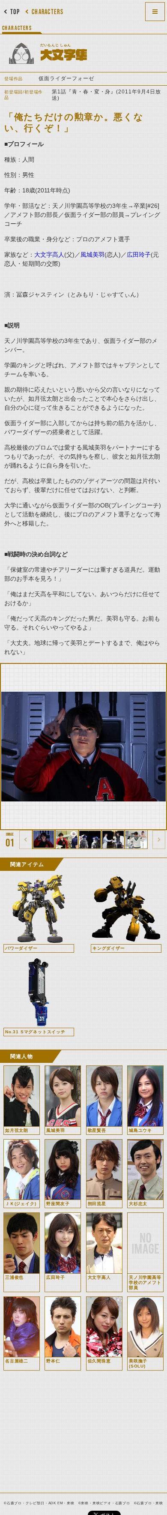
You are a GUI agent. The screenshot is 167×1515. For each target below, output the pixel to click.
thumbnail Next (158, 839)
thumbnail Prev (25, 839)
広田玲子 (139, 254)
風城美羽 (92, 254)
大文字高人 (49, 254)
